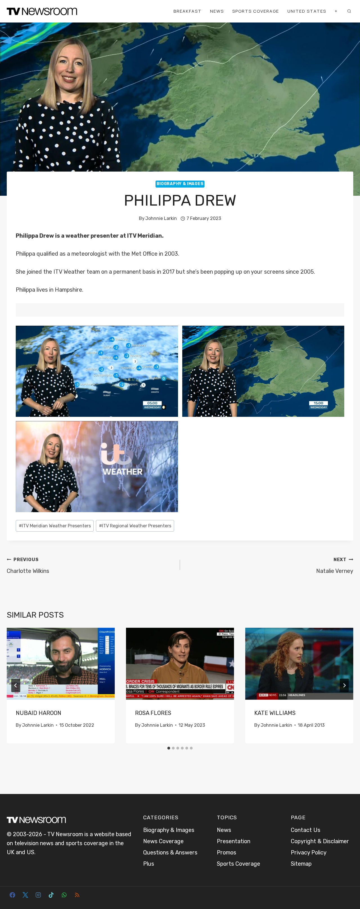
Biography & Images (180, 183)
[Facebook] (12, 895)
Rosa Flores (153, 713)
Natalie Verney (334, 565)
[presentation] (61, 664)
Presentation (233, 841)
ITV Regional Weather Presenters (135, 525)
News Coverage (163, 841)
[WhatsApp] (64, 895)
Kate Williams (275, 713)
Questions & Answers (170, 852)
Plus (148, 863)
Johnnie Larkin (161, 218)
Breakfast (188, 11)
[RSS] (77, 895)
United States (306, 11)
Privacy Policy (309, 852)
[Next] (344, 685)
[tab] (168, 748)
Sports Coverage (255, 11)
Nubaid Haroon (38, 713)
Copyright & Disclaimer (320, 841)
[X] (25, 895)
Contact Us (305, 830)
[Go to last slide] (15, 685)
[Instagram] (38, 895)
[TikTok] (51, 895)
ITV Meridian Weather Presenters (55, 525)
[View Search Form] (349, 11)
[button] (97, 371)
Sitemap (301, 863)
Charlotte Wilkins (28, 565)
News (217, 11)
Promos (226, 852)
